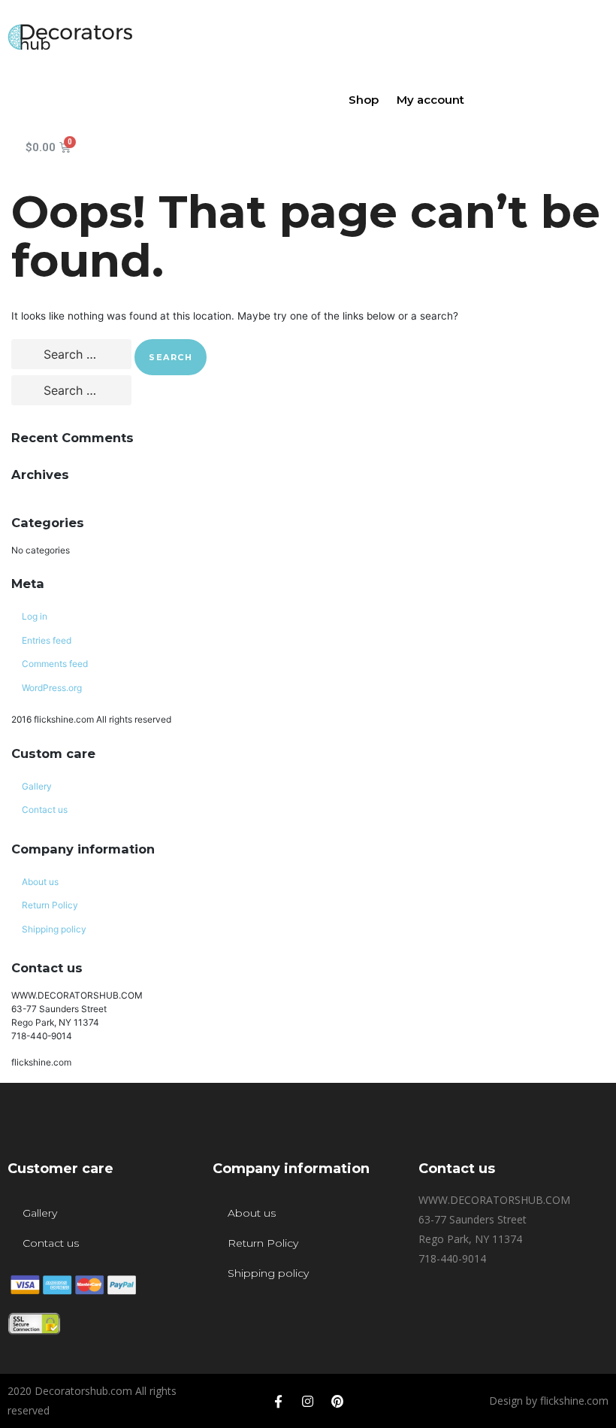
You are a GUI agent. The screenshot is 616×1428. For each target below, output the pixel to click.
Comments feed (55, 663)
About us (40, 881)
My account (430, 99)
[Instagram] (308, 1401)
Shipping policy (54, 929)
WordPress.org (52, 687)
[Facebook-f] (278, 1401)
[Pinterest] (337, 1401)
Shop (364, 99)
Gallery (37, 786)
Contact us (45, 809)
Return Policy (50, 905)
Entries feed (46, 640)
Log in (34, 616)
